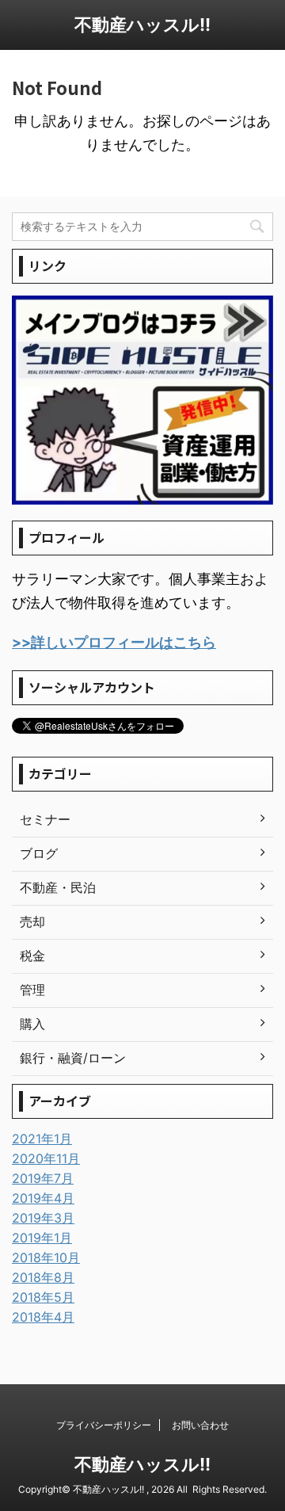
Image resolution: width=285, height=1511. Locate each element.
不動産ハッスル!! (142, 24)
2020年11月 (46, 1158)
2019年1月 (42, 1238)
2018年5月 (43, 1297)
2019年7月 (43, 1178)
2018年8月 (43, 1277)
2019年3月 (43, 1218)
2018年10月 (46, 1257)
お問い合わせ (200, 1425)
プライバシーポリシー (103, 1425)
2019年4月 (43, 1198)
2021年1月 (42, 1139)
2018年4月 (43, 1317)
